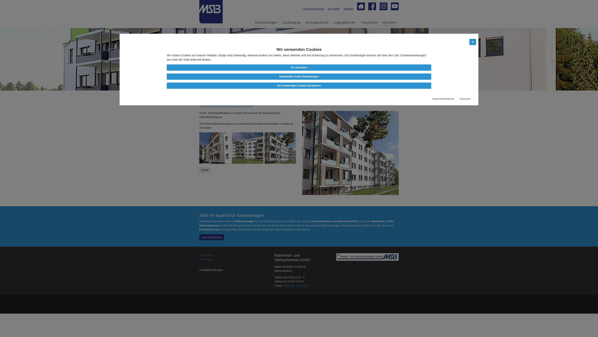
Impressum (465, 99)
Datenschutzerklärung (443, 99)
